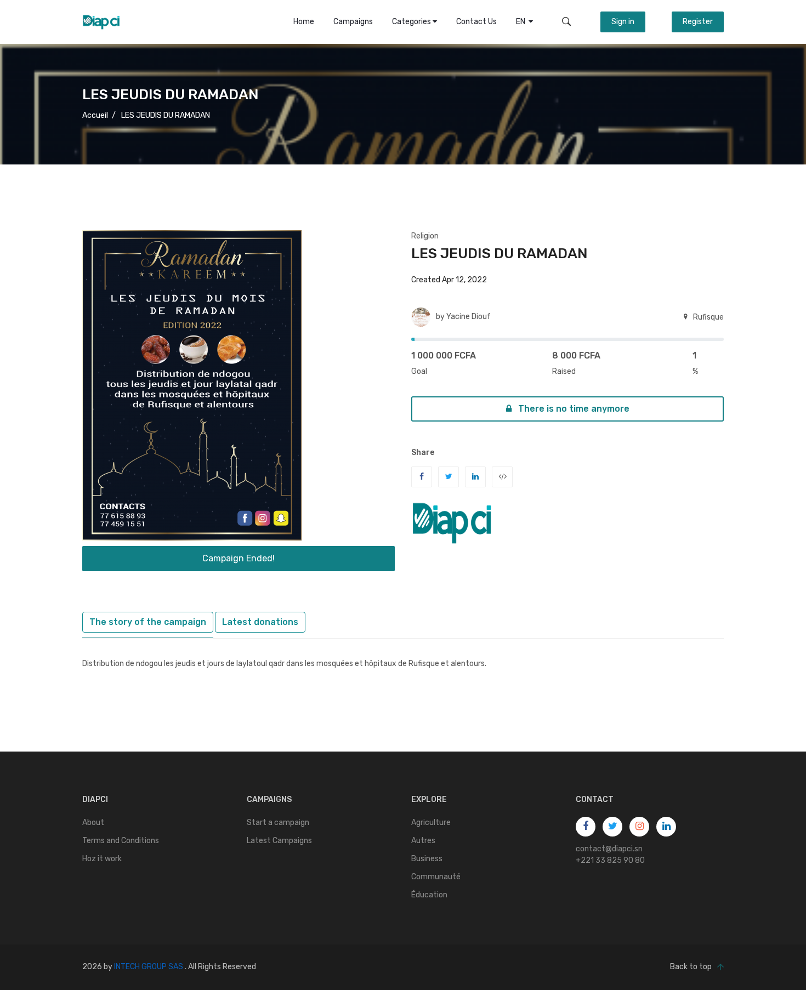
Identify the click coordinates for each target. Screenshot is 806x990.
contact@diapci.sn (609, 849)
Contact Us (476, 21)
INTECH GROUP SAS (148, 966)
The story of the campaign (147, 622)
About (93, 822)
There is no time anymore (572, 408)
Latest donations (260, 622)
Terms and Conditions (120, 840)
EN (522, 21)
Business (426, 858)
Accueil (95, 115)
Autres (423, 840)
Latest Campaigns (279, 840)
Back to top (691, 966)
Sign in (622, 21)
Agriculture (431, 822)
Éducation (429, 895)
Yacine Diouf (468, 316)
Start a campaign (278, 822)
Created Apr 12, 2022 (449, 280)
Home (303, 21)
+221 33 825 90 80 (610, 860)
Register (698, 21)
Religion (425, 236)
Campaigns (353, 21)
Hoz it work (102, 858)
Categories (412, 21)
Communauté (436, 876)
